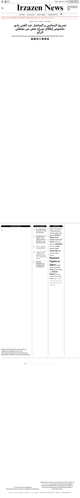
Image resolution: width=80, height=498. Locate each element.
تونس (59, 280)
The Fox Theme (19, 489)
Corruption (52, 233)
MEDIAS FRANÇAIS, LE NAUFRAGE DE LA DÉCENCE (40, 264)
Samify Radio (58, 489)
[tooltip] (68, 7)
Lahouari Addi (54, 250)
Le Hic (59, 251)
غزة (60, 282)
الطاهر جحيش (59, 278)
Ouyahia (56, 269)
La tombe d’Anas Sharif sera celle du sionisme (41, 230)
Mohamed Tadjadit (52, 253)
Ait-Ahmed (58, 229)
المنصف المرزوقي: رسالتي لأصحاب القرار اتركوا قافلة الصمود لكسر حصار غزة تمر (41, 255)
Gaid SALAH (58, 244)
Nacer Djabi (58, 265)
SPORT (60, 276)
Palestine (60, 269)
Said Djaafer (58, 274)
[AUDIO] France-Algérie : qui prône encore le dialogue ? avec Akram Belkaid (41, 239)
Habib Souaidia (54, 246)
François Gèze (52, 244)
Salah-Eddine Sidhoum (54, 276)
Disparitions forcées (58, 233)
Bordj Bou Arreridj (54, 231)
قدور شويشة (52, 282)
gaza (50, 246)
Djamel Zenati (52, 235)
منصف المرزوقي (52, 284)
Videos (41, 21)
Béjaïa (59, 231)
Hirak (58, 246)
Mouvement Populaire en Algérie (55, 261)
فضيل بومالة (56, 282)
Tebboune (51, 278)
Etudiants (57, 240)
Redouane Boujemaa (54, 272)
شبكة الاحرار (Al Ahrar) (50, 484)
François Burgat (57, 242)
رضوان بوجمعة (55, 280)
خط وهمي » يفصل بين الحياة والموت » (41, 247)
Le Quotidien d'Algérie (63, 485)
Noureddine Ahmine (53, 267)
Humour (51, 248)
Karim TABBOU (56, 248)
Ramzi (51, 272)
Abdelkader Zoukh (53, 229)
